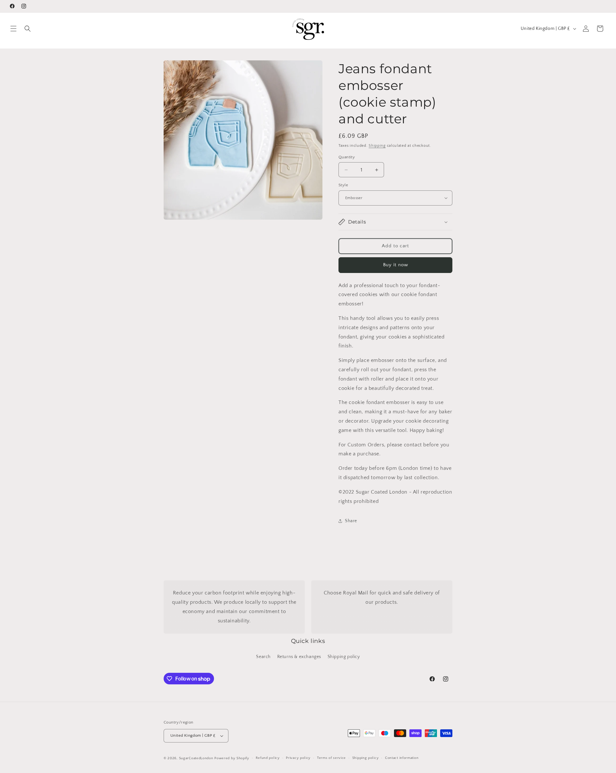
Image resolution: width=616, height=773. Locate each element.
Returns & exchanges (299, 656)
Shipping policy (344, 656)
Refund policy (268, 758)
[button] (13, 29)
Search (263, 656)
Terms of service (331, 758)
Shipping (377, 146)
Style (343, 185)
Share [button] (351, 520)
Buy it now (395, 265)
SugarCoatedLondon (196, 758)
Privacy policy (298, 758)
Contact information (401, 758)
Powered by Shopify (231, 758)
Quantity (346, 157)
